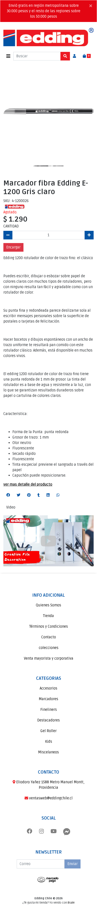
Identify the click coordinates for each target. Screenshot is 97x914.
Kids (48, 741)
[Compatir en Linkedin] (48, 495)
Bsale (71, 902)
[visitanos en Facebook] (29, 831)
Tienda (48, 616)
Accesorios (48, 688)
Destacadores (48, 720)
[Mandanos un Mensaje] (66, 831)
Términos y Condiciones (48, 626)
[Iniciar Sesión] (74, 56)
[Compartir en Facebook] (8, 495)
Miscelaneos (48, 752)
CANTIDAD (11, 226)
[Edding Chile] (48, 37)
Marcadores (48, 699)
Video (10, 507)
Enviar (72, 864)
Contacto (48, 637)
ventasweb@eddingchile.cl (50, 798)
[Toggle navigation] (8, 56)
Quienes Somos (48, 605)
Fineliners (48, 709)
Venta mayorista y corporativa (48, 658)
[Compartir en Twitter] (18, 495)
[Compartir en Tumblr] (39, 495)
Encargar (13, 247)
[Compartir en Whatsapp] (57, 495)
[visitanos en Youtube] (54, 831)
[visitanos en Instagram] (41, 831)
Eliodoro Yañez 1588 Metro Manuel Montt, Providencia (50, 785)
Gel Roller (48, 731)
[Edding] (14, 206)
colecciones (48, 648)
